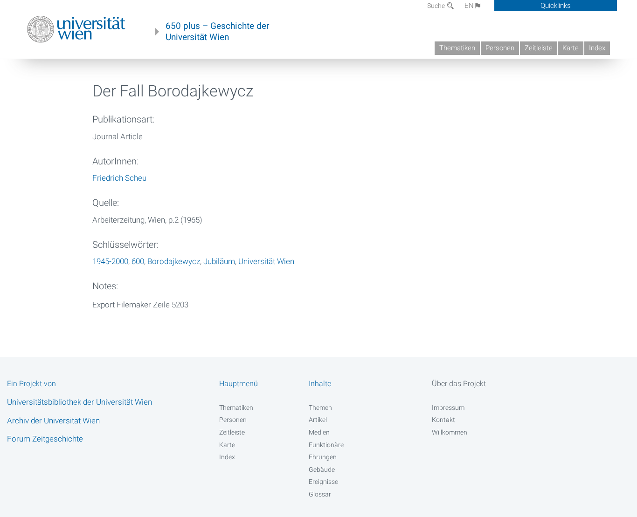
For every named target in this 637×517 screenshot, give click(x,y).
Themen (320, 407)
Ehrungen (323, 457)
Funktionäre (326, 445)
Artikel (318, 419)
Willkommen (449, 432)
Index (597, 48)
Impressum (448, 407)
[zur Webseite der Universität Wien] (76, 29)
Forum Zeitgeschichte (45, 438)
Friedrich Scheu (119, 178)
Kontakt (443, 419)
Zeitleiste (539, 48)
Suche (436, 5)
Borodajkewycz (173, 261)
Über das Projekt (459, 383)
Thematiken (457, 48)
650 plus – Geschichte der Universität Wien (217, 31)
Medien (319, 432)
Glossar (320, 494)
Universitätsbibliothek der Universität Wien (79, 402)
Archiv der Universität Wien (53, 420)
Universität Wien (266, 261)
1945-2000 (110, 261)
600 (138, 261)
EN (469, 5)
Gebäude (322, 469)
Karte (570, 48)
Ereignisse (323, 481)
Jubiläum (219, 261)
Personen (499, 48)
